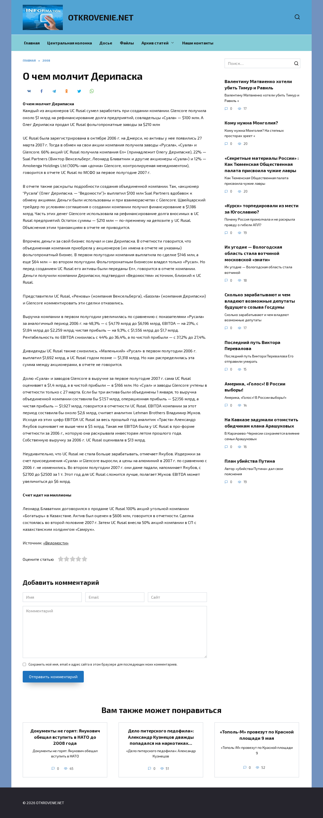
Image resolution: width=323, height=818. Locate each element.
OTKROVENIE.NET (100, 17)
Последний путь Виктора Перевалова (252, 345)
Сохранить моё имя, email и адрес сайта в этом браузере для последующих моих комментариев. (103, 664)
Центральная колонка (69, 42)
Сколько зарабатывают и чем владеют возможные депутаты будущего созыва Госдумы (260, 301)
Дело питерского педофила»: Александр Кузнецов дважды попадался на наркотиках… (161, 737)
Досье (105, 42)
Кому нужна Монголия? (251, 122)
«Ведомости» (56, 542)
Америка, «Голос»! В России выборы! (255, 386)
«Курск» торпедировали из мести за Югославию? (262, 209)
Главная (32, 42)
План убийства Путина (250, 461)
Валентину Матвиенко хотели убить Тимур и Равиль (258, 84)
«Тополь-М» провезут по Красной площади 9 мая (257, 735)
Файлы (127, 42)
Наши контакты (197, 42)
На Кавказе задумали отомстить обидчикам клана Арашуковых (261, 423)
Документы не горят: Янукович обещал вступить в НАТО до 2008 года (65, 737)
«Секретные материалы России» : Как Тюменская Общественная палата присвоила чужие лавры (262, 164)
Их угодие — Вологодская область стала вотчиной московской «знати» (253, 253)
